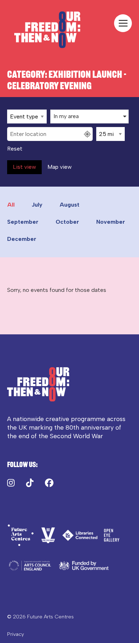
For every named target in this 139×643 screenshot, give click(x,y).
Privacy (15, 634)
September (22, 221)
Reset (14, 149)
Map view (59, 166)
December (21, 239)
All (11, 204)
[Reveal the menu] (123, 23)
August (69, 204)
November (110, 221)
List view (24, 166)
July (37, 204)
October (67, 221)
